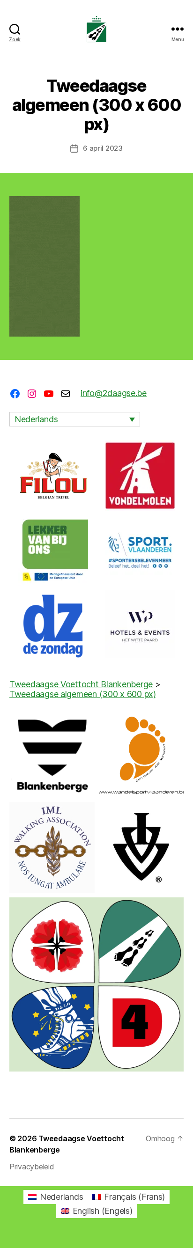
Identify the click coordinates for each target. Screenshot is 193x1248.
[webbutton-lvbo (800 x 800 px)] (53, 550)
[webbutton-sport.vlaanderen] (140, 550)
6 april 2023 (103, 148)
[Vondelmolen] (140, 475)
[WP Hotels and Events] (140, 625)
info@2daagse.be (114, 393)
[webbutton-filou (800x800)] (53, 475)
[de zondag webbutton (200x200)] (53, 625)
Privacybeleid (31, 1166)
